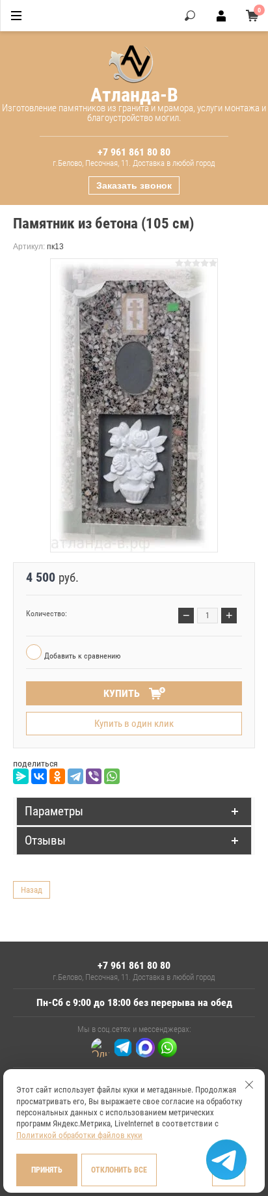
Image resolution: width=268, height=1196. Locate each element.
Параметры (54, 811)
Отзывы (45, 840)
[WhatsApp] (112, 776)
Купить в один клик (134, 723)
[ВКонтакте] (39, 776)
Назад (31, 890)
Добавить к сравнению (81, 655)
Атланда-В (134, 94)
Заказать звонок (134, 185)
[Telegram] (75, 776)
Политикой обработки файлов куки (79, 1135)
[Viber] (93, 776)
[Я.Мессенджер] (21, 776)
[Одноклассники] (57, 776)
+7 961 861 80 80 (134, 152)
